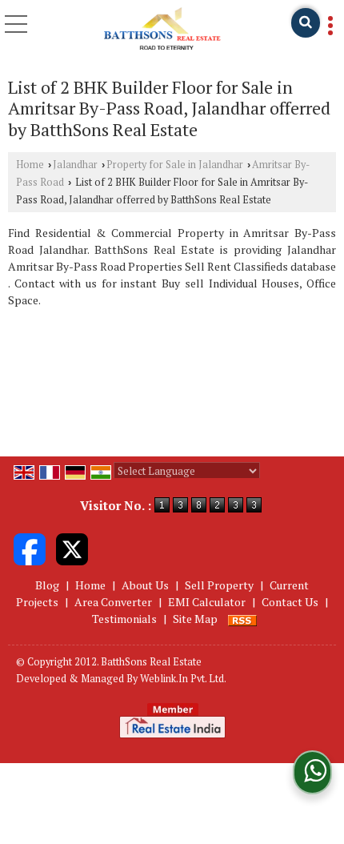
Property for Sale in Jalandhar (174, 164)
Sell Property (219, 585)
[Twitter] (72, 548)
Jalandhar (75, 164)
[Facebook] (30, 548)
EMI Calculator (207, 601)
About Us (145, 585)
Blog (47, 585)
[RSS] (242, 618)
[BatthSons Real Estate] (162, 28)
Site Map (195, 618)
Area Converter (113, 601)
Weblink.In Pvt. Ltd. (183, 678)
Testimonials (124, 618)
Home (30, 164)
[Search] (305, 23)
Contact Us (290, 601)
